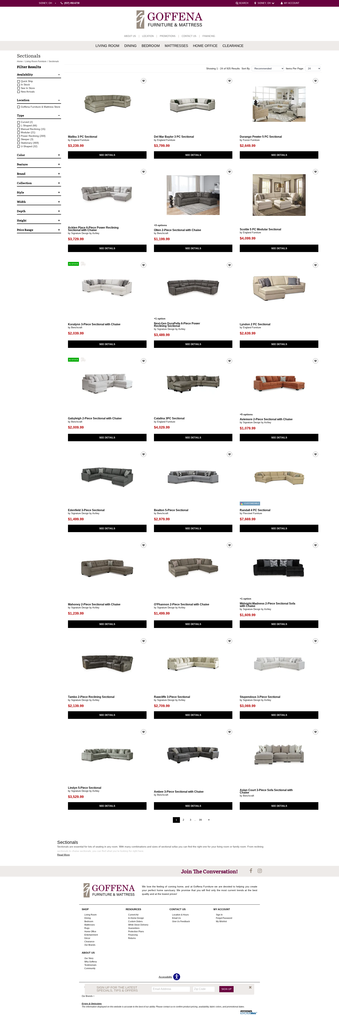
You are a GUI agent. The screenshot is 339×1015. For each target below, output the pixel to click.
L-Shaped (28, 125)
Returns (132, 938)
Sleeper (26, 139)
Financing (209, 36)
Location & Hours (180, 915)
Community (89, 968)
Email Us (176, 918)
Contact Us (189, 36)
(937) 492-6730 (71, 3)
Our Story (88, 958)
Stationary (29, 142)
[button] (250, 987)
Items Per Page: (295, 68)
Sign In (219, 915)
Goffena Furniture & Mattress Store (40, 106)
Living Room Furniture (35, 61)
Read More (63, 855)
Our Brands (89, 945)
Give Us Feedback (181, 921)
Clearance (232, 46)
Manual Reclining (32, 129)
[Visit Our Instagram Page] (260, 871)
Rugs (87, 928)
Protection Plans (136, 931)
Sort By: (246, 68)
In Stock (25, 84)
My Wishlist (221, 921)
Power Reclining (33, 135)
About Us (130, 36)
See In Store (27, 88)
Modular (27, 132)
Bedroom (151, 46)
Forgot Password (224, 918)
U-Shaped (28, 146)
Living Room (107, 46)
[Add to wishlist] (143, 80)
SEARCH (243, 3)
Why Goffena (90, 961)
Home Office (205, 46)
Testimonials (90, 965)
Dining (130, 46)
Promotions (168, 36)
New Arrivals (27, 91)
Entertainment (91, 935)
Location (148, 36)
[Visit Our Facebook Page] (251, 871)
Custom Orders (135, 921)
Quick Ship (26, 81)
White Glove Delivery (138, 925)
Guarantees (133, 928)
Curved (26, 122)
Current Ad (133, 915)
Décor (87, 938)
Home (20, 61)
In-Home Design (136, 918)
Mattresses (176, 46)
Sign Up (226, 989)
